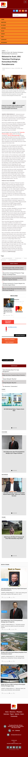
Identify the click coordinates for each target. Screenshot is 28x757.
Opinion (3, 33)
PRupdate (19, 712)
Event (2, 36)
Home (7, 712)
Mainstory (12, 712)
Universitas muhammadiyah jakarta (7, 258)
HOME (2, 19)
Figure (2, 30)
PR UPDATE (3, 25)
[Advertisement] (14, 350)
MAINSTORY (3, 22)
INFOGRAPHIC (4, 42)
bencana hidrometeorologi (13, 135)
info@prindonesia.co (16, 734)
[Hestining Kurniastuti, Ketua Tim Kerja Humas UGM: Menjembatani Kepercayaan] (14, 527)
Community (3, 39)
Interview (3, 28)
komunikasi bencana (18, 258)
